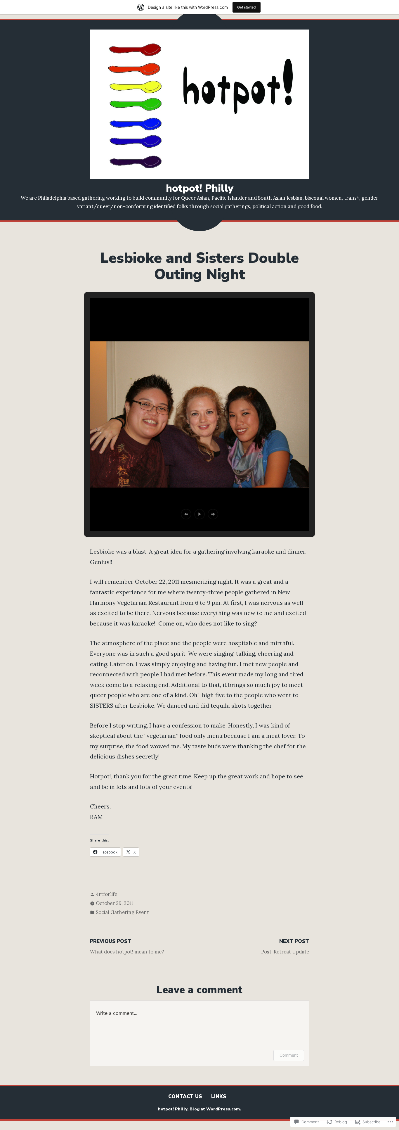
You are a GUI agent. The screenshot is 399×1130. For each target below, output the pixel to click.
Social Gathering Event (122, 912)
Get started (246, 7)
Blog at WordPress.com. (215, 1109)
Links (218, 1096)
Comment (289, 1055)
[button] (186, 514)
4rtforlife (106, 894)
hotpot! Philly (199, 188)
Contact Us (185, 1096)
